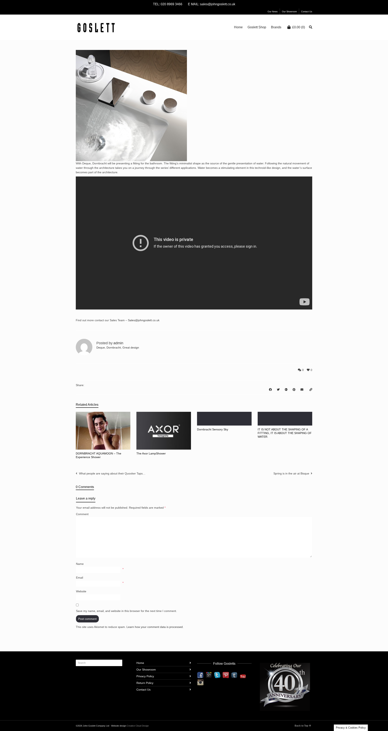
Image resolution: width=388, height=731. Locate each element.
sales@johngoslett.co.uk (217, 4)
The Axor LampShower (151, 453)
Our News (273, 11)
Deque (100, 347)
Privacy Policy (145, 676)
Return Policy (144, 683)
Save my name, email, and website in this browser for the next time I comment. (126, 611)
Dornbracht (113, 347)
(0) (298, 27)
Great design (130, 347)
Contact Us (306, 11)
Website (81, 591)
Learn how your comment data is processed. (155, 627)
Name (80, 563)
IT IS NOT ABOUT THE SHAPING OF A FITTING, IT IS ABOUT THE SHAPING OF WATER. (285, 433)
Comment (82, 514)
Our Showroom (289, 11)
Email (79, 577)
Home (140, 662)
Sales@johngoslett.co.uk (143, 320)
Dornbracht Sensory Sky (212, 429)
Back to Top (301, 725)
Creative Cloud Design (138, 726)
